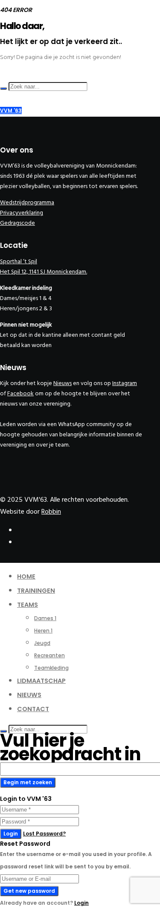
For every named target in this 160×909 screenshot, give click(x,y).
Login (10, 833)
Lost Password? (44, 833)
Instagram (124, 383)
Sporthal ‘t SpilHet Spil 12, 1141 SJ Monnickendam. (43, 266)
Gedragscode (17, 223)
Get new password (29, 890)
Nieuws (62, 383)
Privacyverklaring (21, 213)
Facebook (20, 393)
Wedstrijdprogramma (27, 202)
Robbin (51, 511)
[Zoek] (3, 88)
